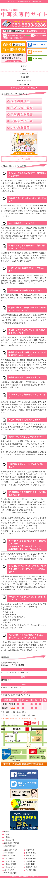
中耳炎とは (8, 837)
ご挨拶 (6, 834)
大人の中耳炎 (9, 858)
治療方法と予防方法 (11, 843)
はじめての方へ (10, 856)
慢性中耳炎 (30, 856)
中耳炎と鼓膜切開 (10, 873)
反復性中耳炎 (31, 861)
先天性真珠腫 (31, 870)
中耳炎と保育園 (10, 864)
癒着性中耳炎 (31, 864)
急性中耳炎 (30, 850)
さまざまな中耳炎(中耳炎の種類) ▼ (24, 88)
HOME (6, 831)
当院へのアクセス (10, 850)
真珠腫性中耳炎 (31, 867)
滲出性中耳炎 (31, 853)
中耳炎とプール (10, 867)
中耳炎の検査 (9, 840)
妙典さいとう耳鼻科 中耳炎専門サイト (22, 876)
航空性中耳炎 (31, 858)
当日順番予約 (9, 853)
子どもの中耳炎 (10, 861)
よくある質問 (9, 870)
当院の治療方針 (10, 846)
